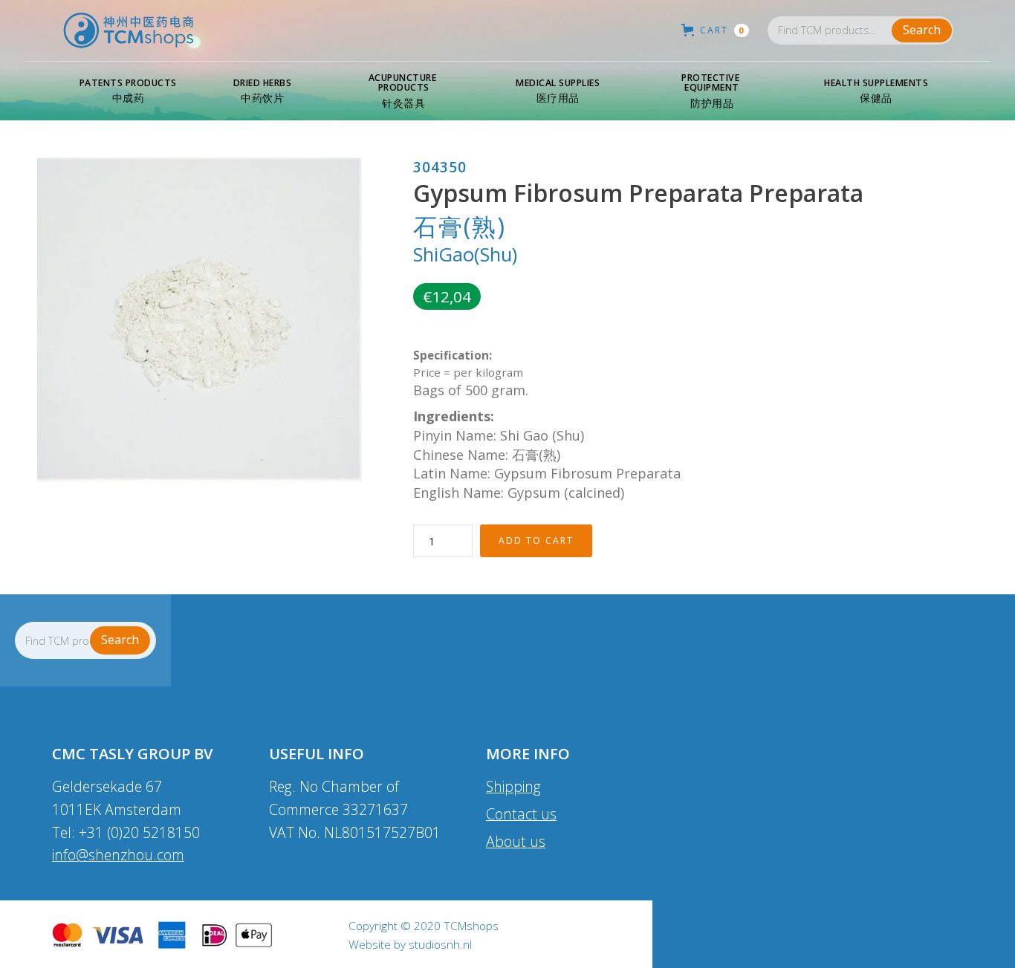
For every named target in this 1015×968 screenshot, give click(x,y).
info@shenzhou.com (118, 855)
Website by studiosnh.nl (410, 945)
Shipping (513, 786)
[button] (128, 91)
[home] (128, 30)
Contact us (521, 814)
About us (515, 841)
